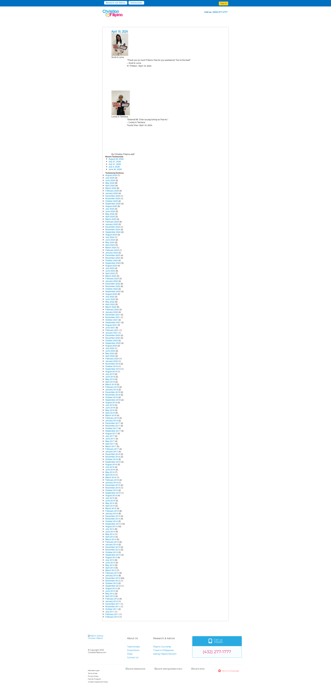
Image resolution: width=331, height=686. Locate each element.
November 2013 (112, 549)
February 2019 (112, 386)
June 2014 (110, 531)
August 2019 (111, 371)
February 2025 (112, 221)
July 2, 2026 (114, 166)
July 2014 (109, 528)
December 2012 (112, 578)
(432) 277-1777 (220, 12)
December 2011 (112, 603)
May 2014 (109, 534)
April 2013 (110, 567)
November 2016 (112, 456)
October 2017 (111, 428)
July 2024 (109, 237)
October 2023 (111, 260)
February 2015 (112, 510)
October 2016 (111, 459)
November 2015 (112, 487)
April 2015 (110, 505)
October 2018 (111, 397)
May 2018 (109, 410)
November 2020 (112, 337)
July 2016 (109, 466)
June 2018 (110, 407)
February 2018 (112, 417)
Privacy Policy (93, 676)
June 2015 (110, 500)
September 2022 (113, 291)
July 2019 (109, 374)
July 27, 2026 (115, 161)
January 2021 (111, 332)
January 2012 (111, 601)
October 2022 (111, 288)
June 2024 (110, 239)
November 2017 (112, 425)
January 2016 (111, 482)
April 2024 (110, 244)
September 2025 (113, 203)
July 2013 (109, 559)
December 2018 (112, 392)
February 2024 (112, 250)
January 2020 (111, 361)
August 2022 (111, 293)
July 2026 (109, 177)
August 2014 (111, 526)
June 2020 (110, 350)
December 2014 (112, 516)
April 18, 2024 (119, 31)
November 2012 (112, 580)
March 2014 (110, 539)
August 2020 (111, 345)
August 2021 (111, 324)
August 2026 (111, 175)
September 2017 (113, 430)
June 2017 (110, 438)
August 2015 (111, 495)
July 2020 (109, 348)
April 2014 (110, 536)
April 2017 (110, 443)
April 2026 (110, 185)
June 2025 (110, 211)
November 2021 (112, 317)
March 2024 (110, 247)
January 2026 (111, 193)
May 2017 (109, 441)
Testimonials (136, 3)
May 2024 (109, 242)
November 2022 (112, 286)
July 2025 (109, 208)
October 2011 (111, 608)
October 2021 (111, 319)
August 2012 (111, 588)
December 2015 (112, 485)
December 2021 (112, 314)
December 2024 (112, 226)
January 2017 (111, 451)
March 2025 (110, 219)
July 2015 (109, 497)
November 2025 (112, 198)
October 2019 (111, 366)
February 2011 (112, 614)
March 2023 (110, 275)
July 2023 (109, 268)
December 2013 (112, 547)
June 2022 (110, 299)
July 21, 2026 (115, 164)
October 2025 (111, 200)
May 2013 (109, 565)
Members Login (94, 670)
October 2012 (111, 583)
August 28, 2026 (116, 158)
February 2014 (112, 541)
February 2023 (112, 278)
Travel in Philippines (163, 650)
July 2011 (109, 611)
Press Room (133, 650)
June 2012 (110, 590)
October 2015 (111, 490)
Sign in (223, 3)
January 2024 (111, 252)
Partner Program (94, 679)
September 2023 (113, 262)
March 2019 (110, 384)
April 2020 (110, 355)
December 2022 (112, 283)
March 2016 (110, 477)
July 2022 (109, 296)
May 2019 (109, 379)
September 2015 (113, 492)
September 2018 (113, 399)
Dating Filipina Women (164, 654)
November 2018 (112, 394)
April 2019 (110, 381)
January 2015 (111, 513)
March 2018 (110, 415)
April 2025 (110, 216)
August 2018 (111, 402)
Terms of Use (92, 673)
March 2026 (110, 188)
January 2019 (111, 389)
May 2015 (109, 503)
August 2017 (111, 433)
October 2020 (111, 340)
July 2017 (109, 435)
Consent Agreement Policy (98, 682)
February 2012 (112, 598)
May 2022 (109, 301)
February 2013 (112, 572)
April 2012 (110, 596)
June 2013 (110, 562)
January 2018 (111, 420)
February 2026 (112, 190)
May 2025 (109, 213)
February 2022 (112, 309)
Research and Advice (115, 3)
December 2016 (112, 454)
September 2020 (113, 343)
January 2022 (111, 312)
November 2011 (112, 606)
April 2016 (110, 474)
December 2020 (112, 335)
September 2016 (113, 461)
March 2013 (110, 570)
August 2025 (111, 206)
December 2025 (112, 195)
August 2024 (111, 234)
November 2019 (112, 363)
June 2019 (110, 376)
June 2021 (110, 327)
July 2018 (109, 404)
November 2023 (112, 257)
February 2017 (112, 448)
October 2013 (111, 552)
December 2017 (112, 423)
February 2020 (112, 358)
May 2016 (109, 472)
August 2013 (111, 557)
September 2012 (113, 585)
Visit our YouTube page (230, 671)
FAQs (129, 654)
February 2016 (112, 479)
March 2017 (110, 446)
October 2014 (111, 521)
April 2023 (110, 273)
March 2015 (110, 508)
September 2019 (113, 368)
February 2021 (112, 330)
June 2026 (110, 180)
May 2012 (109, 593)
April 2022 (110, 304)
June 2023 (110, 270)
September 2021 (113, 322)
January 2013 (111, 575)
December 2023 (112, 255)
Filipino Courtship (162, 646)
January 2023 (111, 281)
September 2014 (113, 523)
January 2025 (111, 224)
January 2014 (111, 544)
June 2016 (110, 469)
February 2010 (112, 616)
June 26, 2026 (115, 169)
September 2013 (113, 554)
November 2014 (112, 518)
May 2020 (109, 353)
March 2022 (110, 306)
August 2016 (111, 464)
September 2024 (113, 231)
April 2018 (110, 412)
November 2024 (112, 229)
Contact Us (132, 657)
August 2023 (111, 265)
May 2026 (109, 182)
